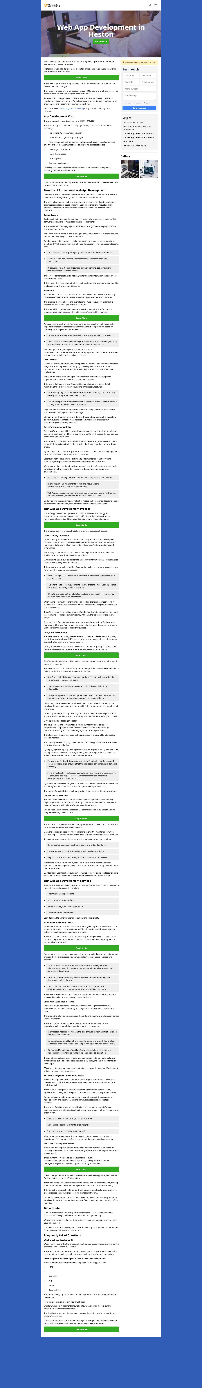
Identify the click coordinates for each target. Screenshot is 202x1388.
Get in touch (101, 41)
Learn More (81, 318)
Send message (139, 108)
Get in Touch (81, 77)
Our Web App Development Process (138, 133)
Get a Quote (81, 176)
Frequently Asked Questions (135, 145)
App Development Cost (133, 122)
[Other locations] (149, 5)
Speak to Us (81, 525)
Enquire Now (81, 818)
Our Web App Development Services (139, 137)
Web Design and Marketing (72, 108)
